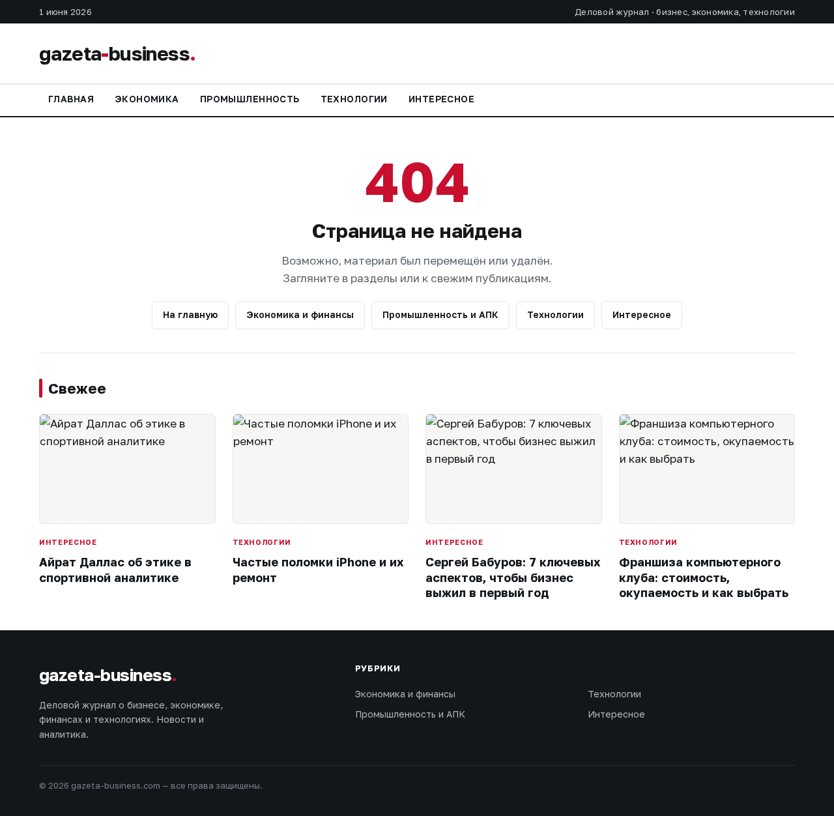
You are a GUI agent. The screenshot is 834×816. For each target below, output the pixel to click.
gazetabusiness (117, 53)
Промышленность (250, 98)
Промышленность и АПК (440, 314)
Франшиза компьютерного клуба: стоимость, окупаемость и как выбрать (703, 577)
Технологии (354, 98)
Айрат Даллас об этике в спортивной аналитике (115, 569)
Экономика (147, 98)
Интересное (441, 98)
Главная (71, 98)
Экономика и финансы (300, 314)
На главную (190, 314)
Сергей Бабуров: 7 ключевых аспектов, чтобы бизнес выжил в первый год (512, 577)
